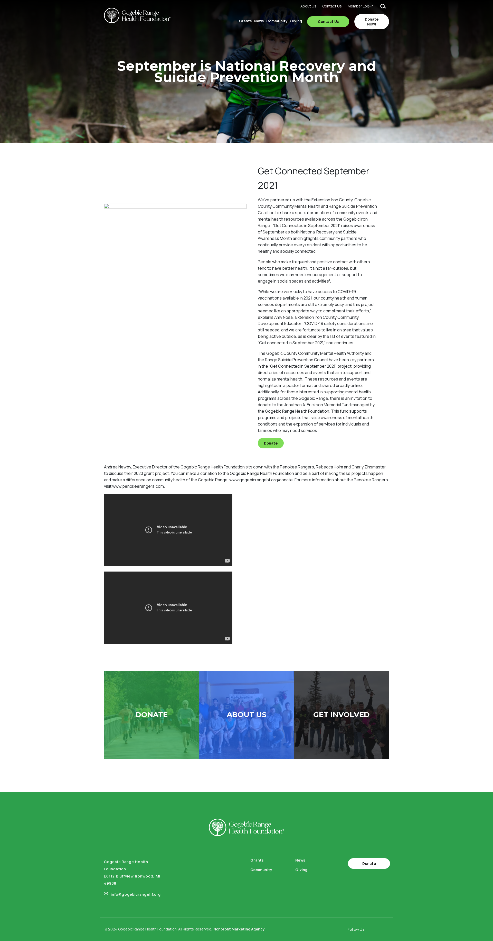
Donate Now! (371, 21)
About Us (308, 6)
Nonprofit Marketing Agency (239, 929)
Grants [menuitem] (245, 21)
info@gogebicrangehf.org (136, 894)
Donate (271, 443)
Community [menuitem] (277, 21)
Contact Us (332, 6)
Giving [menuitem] (296, 21)
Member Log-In (361, 6)
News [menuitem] (259, 21)
